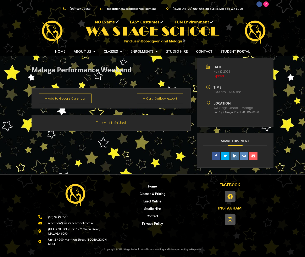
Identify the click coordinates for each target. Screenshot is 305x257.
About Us (82, 51)
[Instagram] (266, 4)
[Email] (253, 156)
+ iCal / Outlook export (160, 98)
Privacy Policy (152, 224)
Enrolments (142, 51)
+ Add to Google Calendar (65, 98)
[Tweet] (225, 156)
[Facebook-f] (259, 4)
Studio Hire (177, 51)
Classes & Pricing (152, 194)
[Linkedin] (235, 156)
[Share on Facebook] (216, 156)
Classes (111, 51)
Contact (204, 51)
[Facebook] (229, 196)
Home (60, 51)
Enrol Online (152, 201)
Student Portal (235, 51)
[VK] (244, 156)
